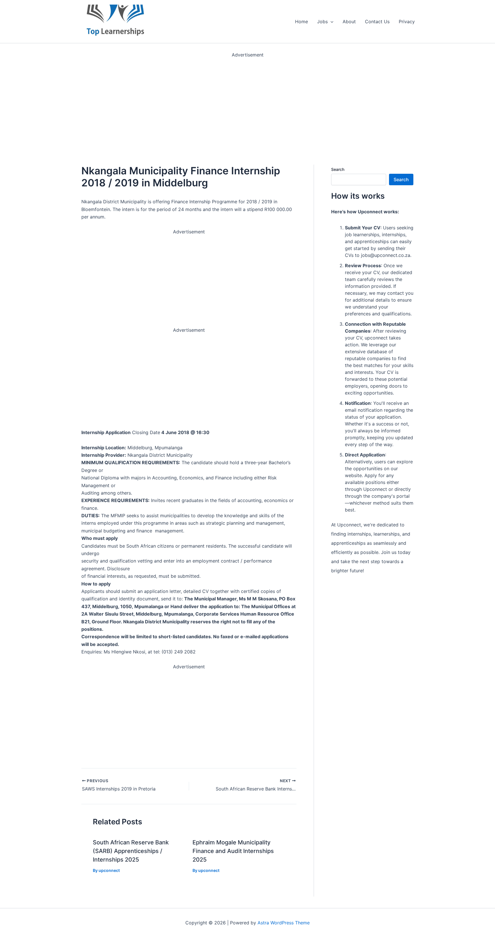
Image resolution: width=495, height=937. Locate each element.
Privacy (407, 21)
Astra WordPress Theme (284, 923)
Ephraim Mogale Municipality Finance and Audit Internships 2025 (233, 851)
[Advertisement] (172, 98)
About (349, 21)
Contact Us (377, 21)
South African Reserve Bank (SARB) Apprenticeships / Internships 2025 (131, 851)
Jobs (322, 21)
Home (301, 21)
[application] (330, 21)
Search (337, 169)
